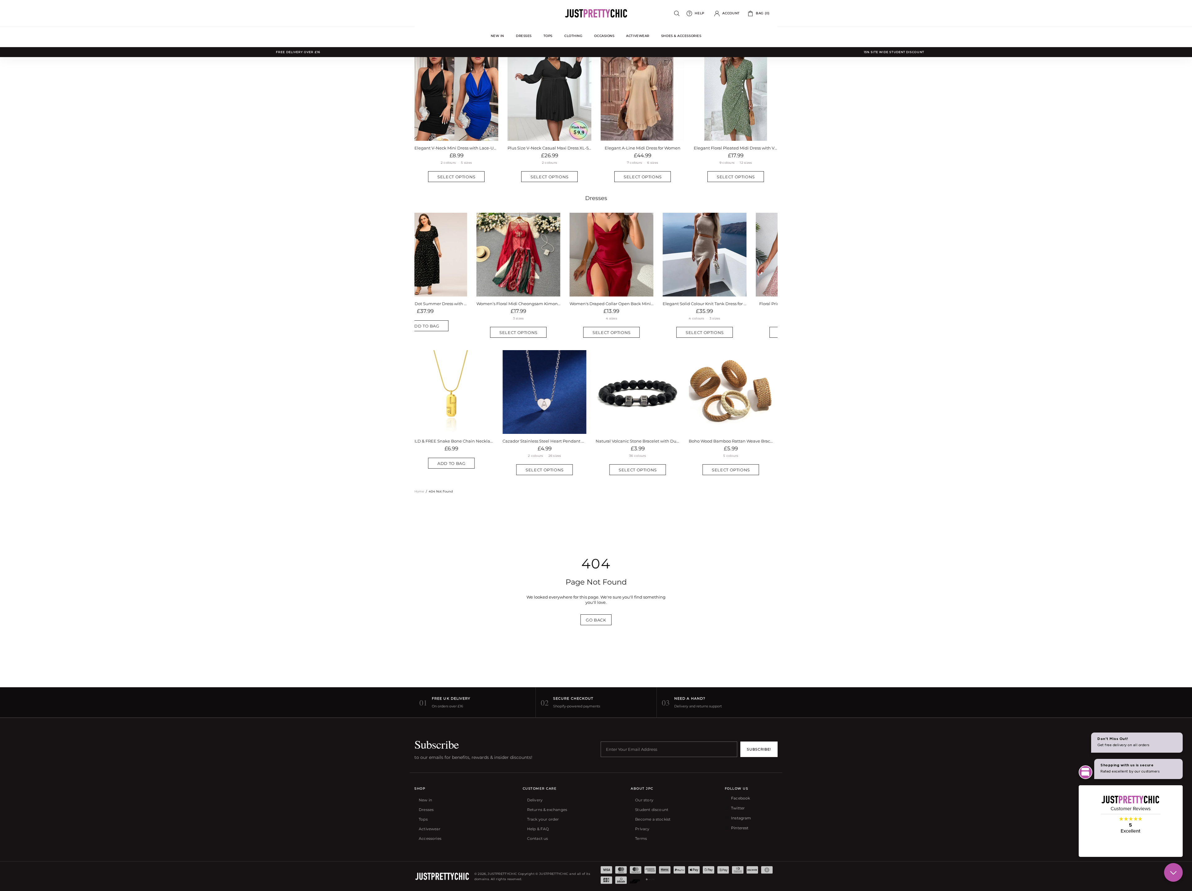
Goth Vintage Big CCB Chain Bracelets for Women (642, 441)
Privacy (642, 828)
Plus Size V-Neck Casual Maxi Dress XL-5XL (549, 147)
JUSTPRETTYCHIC (596, 13)
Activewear (429, 828)
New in (425, 800)
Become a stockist (652, 819)
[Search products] (677, 13)
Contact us (537, 838)
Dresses (596, 198)
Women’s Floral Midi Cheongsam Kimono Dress (456, 303)
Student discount (651, 809)
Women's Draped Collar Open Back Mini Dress (549, 303)
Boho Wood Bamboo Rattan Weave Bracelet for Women (549, 441)
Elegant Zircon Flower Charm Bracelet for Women (736, 441)
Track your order (543, 819)
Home (419, 491)
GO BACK (596, 619)
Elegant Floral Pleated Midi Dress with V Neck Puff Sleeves (736, 147)
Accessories (430, 838)
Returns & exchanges (547, 809)
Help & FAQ (538, 828)
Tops (423, 819)
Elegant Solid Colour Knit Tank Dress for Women (642, 303)
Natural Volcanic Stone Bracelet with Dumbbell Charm (456, 441)
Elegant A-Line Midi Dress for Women (642, 147)
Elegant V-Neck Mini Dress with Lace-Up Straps (456, 147)
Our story (644, 800)
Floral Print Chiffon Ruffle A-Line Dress (736, 303)
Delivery (535, 800)
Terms (641, 838)
